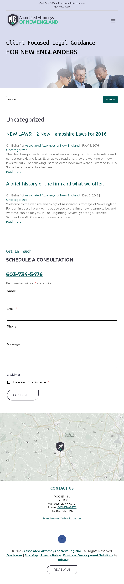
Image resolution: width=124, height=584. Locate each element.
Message (13, 344)
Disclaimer (13, 374)
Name (11, 291)
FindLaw (62, 560)
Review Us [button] (62, 569)
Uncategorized (17, 150)
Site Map (31, 555)
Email (12, 309)
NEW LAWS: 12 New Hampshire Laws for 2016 (56, 134)
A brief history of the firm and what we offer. (55, 183)
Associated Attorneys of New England (52, 145)
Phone (11, 326)
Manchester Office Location (62, 518)
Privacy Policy (50, 555)
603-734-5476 (62, 7)
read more (13, 172)
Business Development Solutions (88, 555)
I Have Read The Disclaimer (30, 382)
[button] (113, 21)
